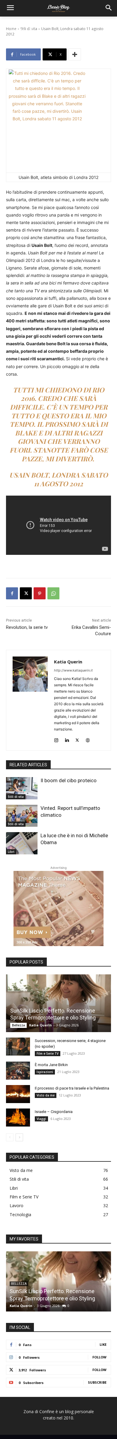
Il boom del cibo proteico (68, 780)
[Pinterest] (40, 593)
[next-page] (19, 1137)
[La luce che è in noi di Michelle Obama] (22, 843)
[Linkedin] (66, 738)
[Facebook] (12, 593)
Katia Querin (68, 662)
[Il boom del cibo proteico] (22, 788)
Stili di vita (16, 797)
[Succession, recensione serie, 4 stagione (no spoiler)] (18, 1047)
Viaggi (41, 1119)
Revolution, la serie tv (27, 627)
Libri (11, 852)
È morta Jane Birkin (51, 1064)
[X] (26, 593)
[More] (74, 54)
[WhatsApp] (53, 593)
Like (103, 1344)
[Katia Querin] (30, 700)
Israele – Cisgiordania (54, 1111)
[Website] (88, 738)
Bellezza (18, 1025)
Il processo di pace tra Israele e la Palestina (72, 1088)
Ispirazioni (45, 1072)
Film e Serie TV (47, 1053)
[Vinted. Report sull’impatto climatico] (22, 816)
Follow (99, 1357)
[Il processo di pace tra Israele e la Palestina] (18, 1094)
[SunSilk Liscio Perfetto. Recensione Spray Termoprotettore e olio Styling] (58, 1003)
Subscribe (97, 1382)
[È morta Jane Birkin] (18, 1071)
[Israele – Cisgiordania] (18, 1117)
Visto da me (46, 1095)
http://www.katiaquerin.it (73, 670)
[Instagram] (56, 738)
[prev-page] (10, 1137)
